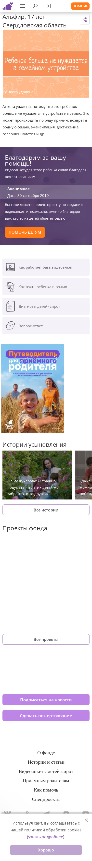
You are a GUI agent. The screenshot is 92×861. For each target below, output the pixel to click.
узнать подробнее (45, 836)
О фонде (46, 752)
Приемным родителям (46, 780)
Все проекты (46, 639)
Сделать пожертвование (46, 715)
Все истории (46, 510)
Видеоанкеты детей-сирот (46, 771)
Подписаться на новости (46, 699)
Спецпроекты (46, 799)
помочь (80, 6)
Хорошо (46, 850)
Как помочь (46, 790)
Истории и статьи (46, 762)
